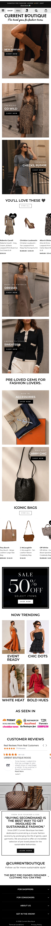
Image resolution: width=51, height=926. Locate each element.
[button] (43, 745)
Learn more (25, 850)
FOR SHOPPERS (25, 889)
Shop (10, 11)
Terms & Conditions (16, 925)
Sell (18, 11)
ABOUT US (25, 906)
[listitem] (19, 764)
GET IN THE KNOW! (25, 914)
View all (25, 206)
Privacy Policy (36, 925)
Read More (17, 771)
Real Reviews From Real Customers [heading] (21, 745)
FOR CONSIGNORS (25, 897)
